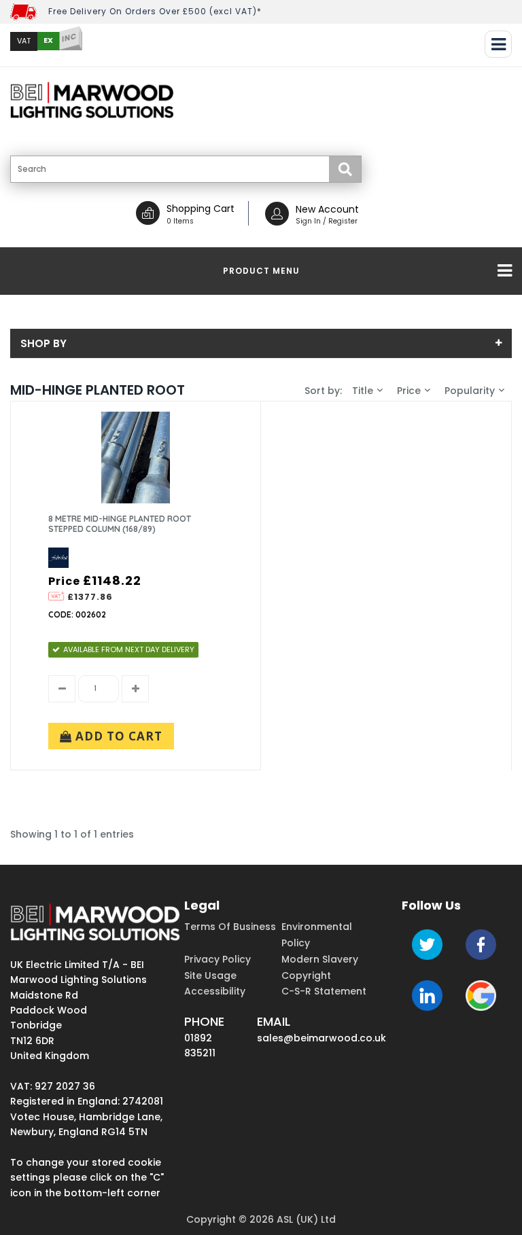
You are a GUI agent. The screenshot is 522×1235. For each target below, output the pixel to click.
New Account (327, 209)
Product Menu (261, 270)
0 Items (180, 221)
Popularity (470, 390)
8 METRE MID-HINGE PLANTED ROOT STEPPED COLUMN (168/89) (119, 524)
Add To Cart (117, 736)
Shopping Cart (200, 208)
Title (362, 390)
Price (409, 390)
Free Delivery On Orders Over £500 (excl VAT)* (155, 11)
